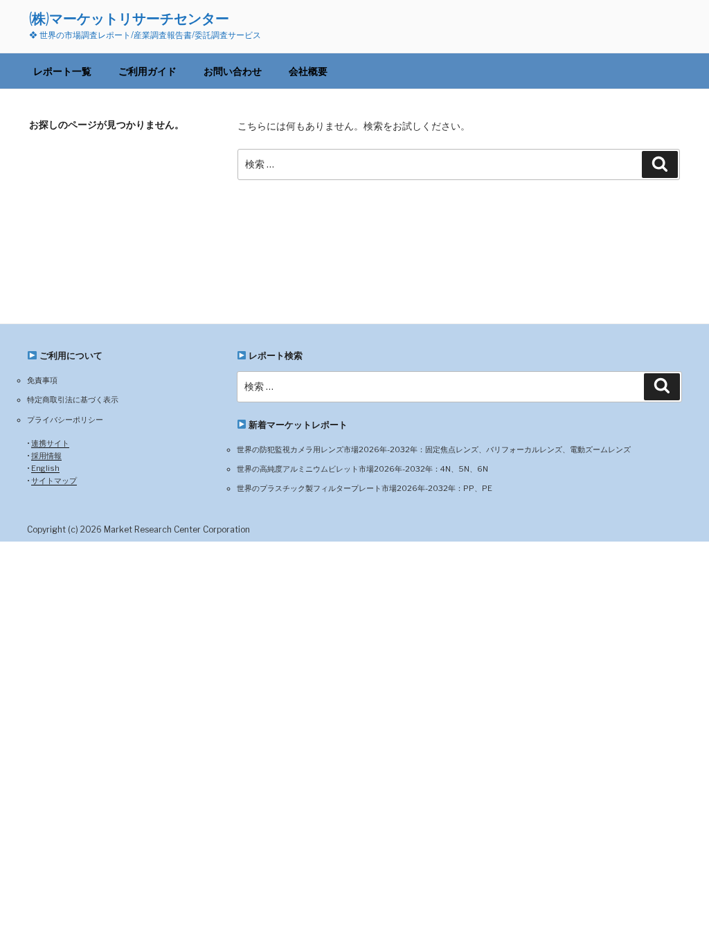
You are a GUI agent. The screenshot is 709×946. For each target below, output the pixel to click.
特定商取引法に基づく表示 (72, 399)
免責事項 (42, 380)
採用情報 (46, 456)
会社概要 (308, 71)
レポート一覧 (62, 71)
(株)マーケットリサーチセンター (129, 18)
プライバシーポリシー (65, 420)
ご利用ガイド (147, 71)
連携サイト (50, 443)
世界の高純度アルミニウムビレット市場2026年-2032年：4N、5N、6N (362, 469)
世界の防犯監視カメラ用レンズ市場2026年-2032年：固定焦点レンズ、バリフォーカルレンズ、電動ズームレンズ (434, 449)
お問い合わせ (233, 71)
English (45, 468)
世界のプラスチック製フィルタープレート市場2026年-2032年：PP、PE (364, 488)
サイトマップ (54, 480)
